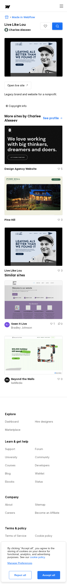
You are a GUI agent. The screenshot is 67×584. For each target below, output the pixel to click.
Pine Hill (9, 219)
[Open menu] (61, 6)
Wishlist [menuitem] (39, 473)
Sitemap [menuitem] (40, 504)
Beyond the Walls (22, 379)
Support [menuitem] (10, 449)
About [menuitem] (8, 504)
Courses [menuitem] (10, 465)
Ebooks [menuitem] (9, 481)
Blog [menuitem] (8, 473)
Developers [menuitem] (42, 465)
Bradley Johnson (21, 327)
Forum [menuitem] (39, 449)
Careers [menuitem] (10, 512)
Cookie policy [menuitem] (43, 535)
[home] (7, 7)
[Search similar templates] (57, 26)
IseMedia (16, 382)
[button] (45, 26)
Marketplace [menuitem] (12, 429)
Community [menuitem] (42, 457)
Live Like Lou (13, 270)
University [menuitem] (11, 457)
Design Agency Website (20, 168)
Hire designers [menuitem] (44, 421)
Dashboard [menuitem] (12, 421)
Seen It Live (19, 323)
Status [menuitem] (39, 481)
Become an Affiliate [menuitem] (47, 512)
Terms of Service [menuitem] (15, 535)
